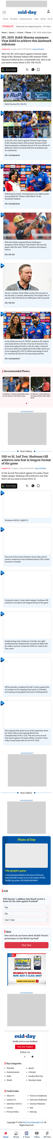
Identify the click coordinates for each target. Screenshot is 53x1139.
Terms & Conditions (38, 1096)
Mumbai (10, 1068)
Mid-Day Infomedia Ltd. (33, 1122)
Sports (31, 1068)
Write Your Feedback (25, 1047)
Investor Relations (37, 1104)
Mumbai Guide (34, 1080)
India (9, 1076)
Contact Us (11, 1100)
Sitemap (33, 1112)
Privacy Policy (13, 1112)
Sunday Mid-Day (35, 1076)
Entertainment (13, 1072)
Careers (10, 1108)
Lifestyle (32, 1072)
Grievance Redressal (38, 1100)
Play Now (26, 945)
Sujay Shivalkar (38, 49)
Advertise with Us (14, 1104)
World (9, 1080)
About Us (10, 1096)
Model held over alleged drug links (29, 26)
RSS (31, 1108)
